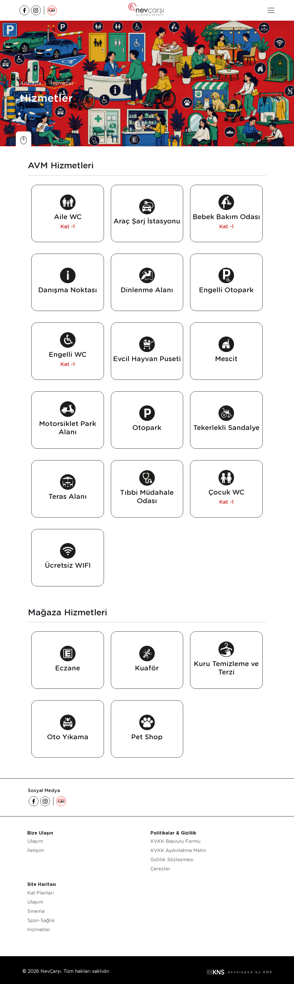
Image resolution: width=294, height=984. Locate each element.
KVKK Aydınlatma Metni (178, 850)
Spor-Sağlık (41, 920)
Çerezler (160, 869)
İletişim (35, 850)
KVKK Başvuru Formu (175, 841)
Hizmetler (62, 83)
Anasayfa (30, 83)
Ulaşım (35, 841)
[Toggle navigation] (271, 10)
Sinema (36, 911)
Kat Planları (40, 893)
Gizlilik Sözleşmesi (171, 859)
